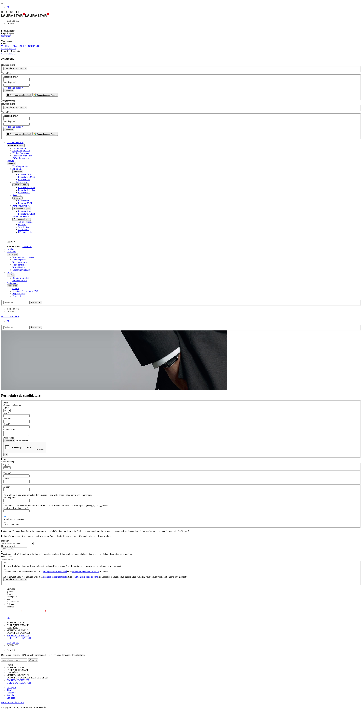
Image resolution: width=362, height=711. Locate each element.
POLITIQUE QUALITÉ (18, 635)
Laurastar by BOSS (21, 150)
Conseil (15, 288)
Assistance (11, 283)
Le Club (10, 272)
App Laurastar (18, 293)
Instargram (11, 687)
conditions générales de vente (85, 571)
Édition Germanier (20, 153)
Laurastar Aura (19, 148)
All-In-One (17, 169)
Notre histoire (18, 267)
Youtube (10, 695)
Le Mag (10, 249)
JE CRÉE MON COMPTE (15, 69)
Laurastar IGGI (25, 203)
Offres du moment (20, 158)
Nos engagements (20, 262)
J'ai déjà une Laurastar (13, 524)
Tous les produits (20, 166)
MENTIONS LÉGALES (12, 702)
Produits (10, 161)
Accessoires (23, 229)
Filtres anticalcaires (20, 216)
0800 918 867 (13, 643)
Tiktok (10, 690)
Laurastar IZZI (24, 200)
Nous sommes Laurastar (23, 257)
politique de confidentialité (55, 571)
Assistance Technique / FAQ (25, 291)
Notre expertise (19, 259)
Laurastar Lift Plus (26, 190)
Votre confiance (19, 265)
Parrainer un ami (19, 280)
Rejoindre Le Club (20, 278)
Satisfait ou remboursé (22, 155)
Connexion (6, 36)
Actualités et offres (15, 142)
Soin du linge (24, 227)
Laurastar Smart (25, 174)
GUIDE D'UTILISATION (19, 638)
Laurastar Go (24, 179)
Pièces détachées (25, 232)
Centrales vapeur (19, 182)
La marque (11, 251)
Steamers (16, 195)
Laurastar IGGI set (26, 214)
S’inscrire (33, 660)
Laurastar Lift (24, 192)
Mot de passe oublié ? (13, 88)
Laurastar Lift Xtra (26, 187)
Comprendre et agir (21, 270)
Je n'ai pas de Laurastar (13, 519)
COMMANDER (8, 48)
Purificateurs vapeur (21, 206)
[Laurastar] (181, 15)
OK (6, 455)
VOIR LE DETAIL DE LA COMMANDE (20, 46)
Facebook (11, 692)
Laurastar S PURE (26, 177)
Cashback (16, 296)
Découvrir (27, 246)
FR (8, 7)
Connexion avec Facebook (20, 95)
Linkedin (11, 698)
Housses (22, 224)
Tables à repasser (25, 222)
